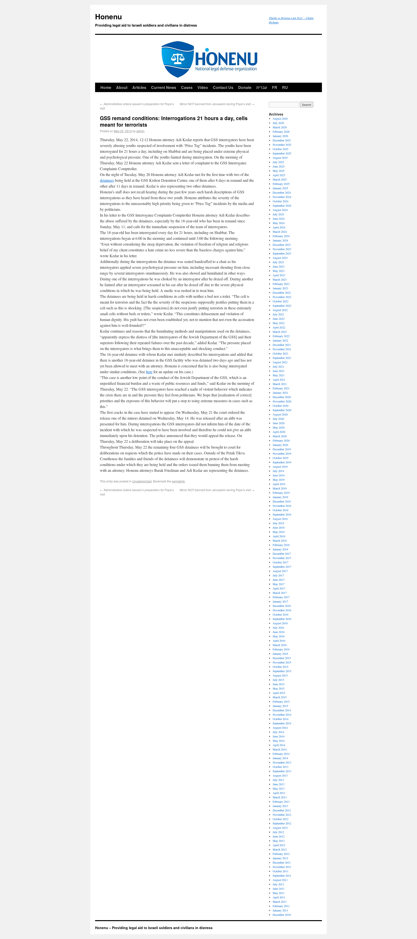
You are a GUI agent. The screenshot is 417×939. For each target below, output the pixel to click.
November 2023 (282, 249)
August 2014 (280, 727)
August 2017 (280, 571)
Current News (163, 87)
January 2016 (280, 653)
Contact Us (223, 87)
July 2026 (278, 123)
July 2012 (278, 832)
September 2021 (282, 358)
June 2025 (279, 166)
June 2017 (279, 580)
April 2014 (279, 745)
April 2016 (279, 640)
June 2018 (279, 527)
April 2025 (279, 175)
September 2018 (282, 514)
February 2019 (281, 493)
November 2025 (282, 144)
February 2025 (281, 184)
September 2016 (282, 619)
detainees (107, 180)
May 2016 (279, 636)
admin (140, 131)
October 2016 (280, 614)
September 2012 (282, 823)
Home (105, 87)
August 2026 (280, 118)
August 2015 (280, 675)
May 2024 (279, 223)
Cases (187, 87)
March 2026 (280, 127)
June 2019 (279, 475)
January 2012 (280, 858)
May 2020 (279, 427)
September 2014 (282, 723)
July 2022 (278, 314)
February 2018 (281, 545)
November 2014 (282, 714)
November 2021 (282, 349)
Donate (244, 87)
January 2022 (280, 340)
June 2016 (279, 632)
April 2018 (279, 536)
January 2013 (280, 806)
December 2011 (282, 862)
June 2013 (279, 784)
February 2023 (281, 284)
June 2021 (279, 371)
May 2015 (279, 688)
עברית (261, 87)
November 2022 (282, 297)
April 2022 (279, 327)
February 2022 (281, 336)
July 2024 (278, 214)
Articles (139, 87)
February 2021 (281, 388)
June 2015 (279, 684)
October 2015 (280, 667)
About (121, 87)
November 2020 (282, 401)
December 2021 (282, 345)
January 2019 (280, 497)
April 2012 (279, 845)
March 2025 (280, 179)
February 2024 (281, 236)
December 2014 (282, 710)
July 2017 (278, 575)
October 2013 (280, 767)
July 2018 (278, 523)
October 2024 (280, 201)
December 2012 (282, 810)
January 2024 (280, 240)
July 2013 (278, 780)
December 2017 (282, 553)
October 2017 (280, 562)
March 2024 (280, 231)
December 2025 (282, 140)
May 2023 (279, 271)
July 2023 (278, 262)
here (149, 371)
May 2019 (279, 479)
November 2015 (282, 662)
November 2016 (282, 610)
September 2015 (282, 671)
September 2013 (282, 771)
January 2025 (280, 188)
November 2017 (282, 558)
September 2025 (282, 153)
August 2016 (280, 623)
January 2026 (280, 136)
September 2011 (282, 875)
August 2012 (280, 828)
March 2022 (280, 332)
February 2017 (281, 597)
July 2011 (278, 884)
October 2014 (280, 719)
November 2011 (282, 867)
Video (202, 87)
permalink (178, 481)
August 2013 (280, 775)
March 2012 (280, 849)
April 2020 (279, 432)
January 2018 (280, 549)
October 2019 (280, 458)
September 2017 (282, 566)
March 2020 (280, 436)
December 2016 (282, 606)
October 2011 (280, 871)
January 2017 (280, 601)
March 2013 (280, 797)
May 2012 (279, 841)
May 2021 (279, 375)
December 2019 (282, 449)
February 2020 (281, 440)
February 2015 (281, 701)
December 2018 (282, 501)
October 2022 (280, 301)
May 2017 (279, 584)
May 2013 (279, 788)
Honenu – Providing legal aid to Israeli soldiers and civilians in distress (154, 927)
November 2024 (282, 197)
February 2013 (281, 801)
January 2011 (280, 910)
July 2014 (278, 732)
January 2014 (280, 758)
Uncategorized (142, 481)
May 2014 (279, 740)
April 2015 (279, 693)
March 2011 (280, 901)
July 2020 (278, 419)
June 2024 (279, 218)
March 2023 (280, 279)
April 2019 (279, 484)
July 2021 (278, 366)
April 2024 (279, 227)
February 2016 (281, 649)
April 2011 (279, 897)
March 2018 (280, 540)
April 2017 (279, 588)
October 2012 (280, 819)
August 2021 (280, 362)
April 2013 (279, 793)
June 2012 (279, 836)
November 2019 (282, 453)
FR (274, 87)
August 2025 (280, 158)
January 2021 (280, 392)
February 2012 (281, 854)
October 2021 (280, 353)
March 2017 (280, 593)
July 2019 (278, 471)
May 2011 (279, 893)
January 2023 (280, 288)
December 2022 (282, 292)
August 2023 (280, 258)
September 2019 (282, 462)
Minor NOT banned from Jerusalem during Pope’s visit (217, 104)
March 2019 (280, 488)
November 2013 (282, 762)
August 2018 (280, 519)
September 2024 (282, 205)
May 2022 (279, 323)
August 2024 (280, 210)
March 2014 (280, 749)
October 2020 (280, 406)
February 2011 (281, 906)
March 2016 (280, 645)
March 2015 (280, 697)
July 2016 (278, 627)
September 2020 (282, 410)
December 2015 (282, 658)
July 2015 (278, 680)
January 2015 (280, 706)
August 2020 (280, 414)
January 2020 (280, 445)
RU (285, 87)
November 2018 (282, 506)
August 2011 (280, 880)
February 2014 (281, 754)
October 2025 (280, 149)
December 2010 (282, 915)
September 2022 (282, 305)
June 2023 (279, 266)
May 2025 (279, 171)
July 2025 (278, 162)
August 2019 (280, 466)
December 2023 (282, 245)
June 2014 (279, 736)
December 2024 (282, 192)
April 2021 (279, 379)
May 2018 (279, 532)
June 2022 (279, 318)
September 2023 (282, 253)
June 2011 (279, 888)
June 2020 (279, 423)
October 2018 (280, 510)
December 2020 (282, 397)
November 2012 (282, 814)
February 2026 (281, 131)
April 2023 (279, 275)
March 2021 (280, 384)
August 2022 (280, 310)
